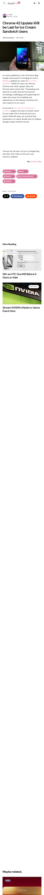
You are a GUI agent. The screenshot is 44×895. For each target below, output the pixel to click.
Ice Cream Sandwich (27, 176)
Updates (10, 181)
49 (8, 38)
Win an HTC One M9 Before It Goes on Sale (19, 275)
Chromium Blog (35, 162)
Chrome (10, 176)
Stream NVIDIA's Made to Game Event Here (21, 309)
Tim (10, 15)
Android (10, 171)
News (8, 880)
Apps (23, 171)
